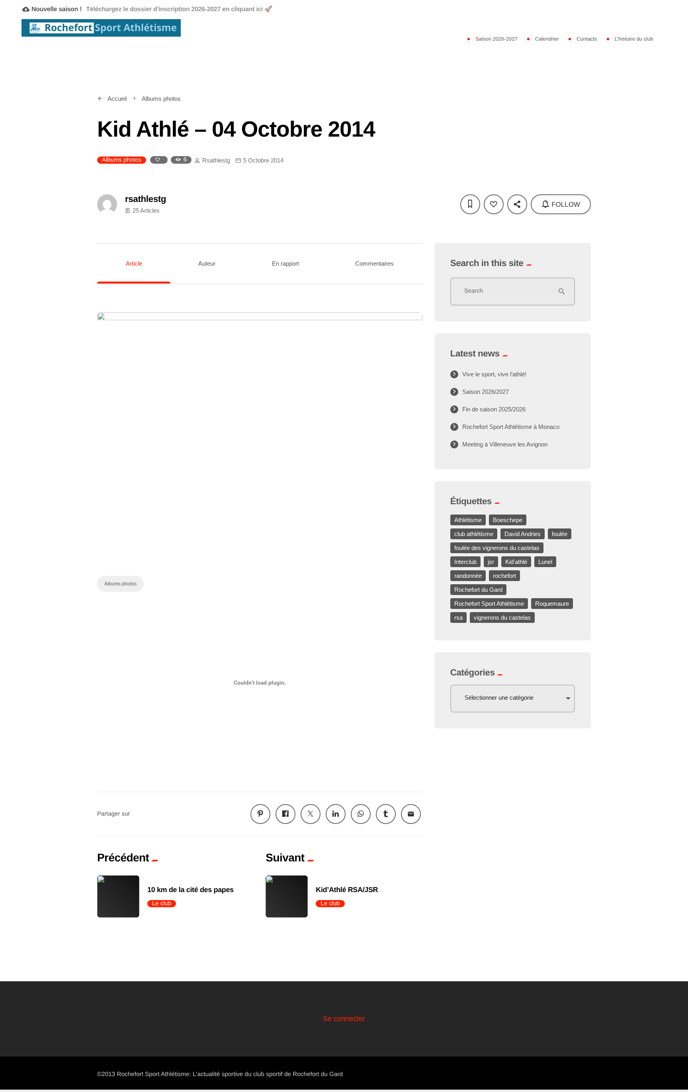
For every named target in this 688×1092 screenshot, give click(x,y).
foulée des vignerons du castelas (496, 547)
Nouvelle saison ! (147, 9)
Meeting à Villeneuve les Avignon (504, 444)
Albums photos (121, 160)
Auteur (206, 263)
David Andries (522, 533)
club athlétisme (473, 533)
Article (134, 263)
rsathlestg (216, 160)
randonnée (468, 575)
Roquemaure (552, 603)
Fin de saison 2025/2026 (494, 409)
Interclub (465, 561)
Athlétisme (468, 520)
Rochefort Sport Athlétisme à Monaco (510, 426)
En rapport (285, 263)
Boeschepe (507, 520)
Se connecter (344, 1019)
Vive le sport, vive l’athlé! (494, 374)
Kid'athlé (516, 561)
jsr (491, 561)
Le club (161, 903)
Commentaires (374, 263)
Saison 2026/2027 (485, 391)
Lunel (545, 561)
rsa (458, 617)
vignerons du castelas (502, 617)
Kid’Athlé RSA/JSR (347, 890)
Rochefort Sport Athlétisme (489, 603)
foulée (559, 533)
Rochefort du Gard (478, 589)
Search (473, 291)
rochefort (504, 575)
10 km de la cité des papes (190, 890)
